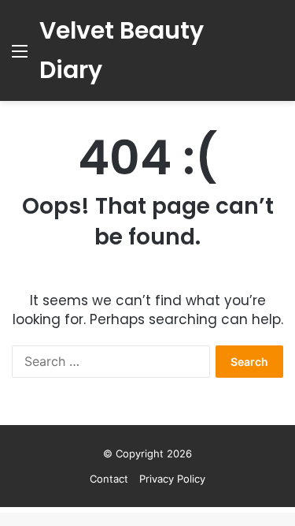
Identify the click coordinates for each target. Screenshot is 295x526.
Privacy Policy (172, 478)
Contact (109, 478)
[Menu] (20, 56)
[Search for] (275, 56)
